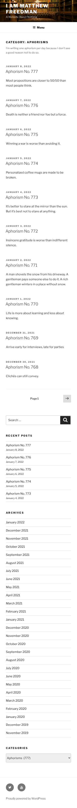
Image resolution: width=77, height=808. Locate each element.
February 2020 (16, 709)
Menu (40, 27)
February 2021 (16, 611)
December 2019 (17, 725)
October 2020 (15, 644)
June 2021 (13, 579)
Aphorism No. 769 (22, 338)
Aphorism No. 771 (21, 265)
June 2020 (13, 676)
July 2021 (12, 571)
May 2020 (13, 684)
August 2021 (15, 563)
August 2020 (15, 660)
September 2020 (18, 652)
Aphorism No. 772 (22, 231)
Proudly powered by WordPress (26, 798)
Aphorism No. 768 (22, 367)
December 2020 (17, 628)
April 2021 (13, 595)
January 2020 (15, 717)
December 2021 (17, 530)
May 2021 (12, 587)
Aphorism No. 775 (22, 134)
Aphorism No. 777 (22, 71)
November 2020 (17, 636)
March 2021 (14, 603)
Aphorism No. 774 (22, 163)
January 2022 (15, 522)
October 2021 (15, 547)
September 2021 (17, 555)
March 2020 (14, 700)
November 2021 (17, 538)
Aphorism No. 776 (22, 105)
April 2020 (13, 692)
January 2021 (15, 619)
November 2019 (17, 733)
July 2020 (12, 668)
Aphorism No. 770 (22, 304)
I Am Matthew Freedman (27, 9)
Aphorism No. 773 (22, 197)
